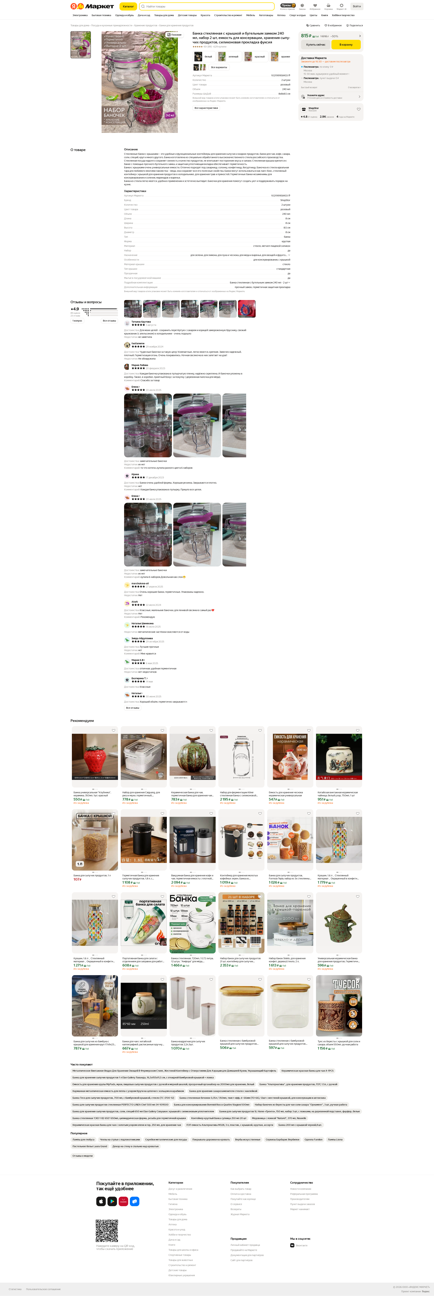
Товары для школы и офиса (183, 1250)
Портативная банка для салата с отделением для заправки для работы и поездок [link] (143, 960)
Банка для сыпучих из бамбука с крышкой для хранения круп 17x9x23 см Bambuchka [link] (94, 1043)
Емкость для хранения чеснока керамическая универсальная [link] (286, 794)
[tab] (80, 16)
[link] (174, 1070)
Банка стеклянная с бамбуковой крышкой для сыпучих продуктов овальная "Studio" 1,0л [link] (287, 1042)
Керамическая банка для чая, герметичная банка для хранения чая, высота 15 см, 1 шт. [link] (191, 794)
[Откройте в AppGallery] (123, 1205)
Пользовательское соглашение (43, 1289)
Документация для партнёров (247, 1255)
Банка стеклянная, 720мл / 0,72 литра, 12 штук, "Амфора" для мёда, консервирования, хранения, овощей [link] (192, 960)
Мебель (173, 1194)
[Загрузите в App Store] (101, 1205)
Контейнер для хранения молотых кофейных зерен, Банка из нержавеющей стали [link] (239, 877)
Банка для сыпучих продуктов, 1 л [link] (92, 875)
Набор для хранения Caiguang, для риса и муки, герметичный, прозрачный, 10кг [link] (141, 794)
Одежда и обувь (177, 1214)
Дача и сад (174, 1239)
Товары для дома (178, 1219)
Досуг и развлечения (180, 1189)
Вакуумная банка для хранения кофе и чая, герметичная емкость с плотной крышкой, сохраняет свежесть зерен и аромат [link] (192, 877)
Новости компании (300, 1189)
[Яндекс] (425, 1291)
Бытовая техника (178, 1199)
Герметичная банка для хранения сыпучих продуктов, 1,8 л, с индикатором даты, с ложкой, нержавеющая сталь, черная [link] (140, 877)
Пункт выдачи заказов (302, 1204)
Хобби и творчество (180, 1234)
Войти (357, 6)
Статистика (15, 1289)
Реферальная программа (304, 1194)
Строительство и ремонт (182, 1265)
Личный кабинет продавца (245, 1245)
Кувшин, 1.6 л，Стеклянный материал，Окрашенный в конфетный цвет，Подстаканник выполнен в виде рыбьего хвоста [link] (339, 877)
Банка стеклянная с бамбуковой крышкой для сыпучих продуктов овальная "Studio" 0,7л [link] (238, 1042)
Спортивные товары (180, 1255)
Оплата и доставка (241, 1194)
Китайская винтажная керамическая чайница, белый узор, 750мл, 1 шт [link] (338, 794)
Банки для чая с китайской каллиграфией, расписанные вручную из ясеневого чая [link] (143, 1043)
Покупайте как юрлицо (243, 1199)
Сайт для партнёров (242, 1260)
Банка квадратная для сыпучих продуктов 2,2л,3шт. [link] (188, 1043)
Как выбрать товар (241, 1189)
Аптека (172, 1224)
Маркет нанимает (300, 1209)
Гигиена (173, 1204)
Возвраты (236, 1209)
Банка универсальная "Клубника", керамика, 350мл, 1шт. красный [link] (92, 794)
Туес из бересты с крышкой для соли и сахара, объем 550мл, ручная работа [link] (339, 1043)
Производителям (299, 1199)
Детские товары (178, 1270)
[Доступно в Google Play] (112, 1205)
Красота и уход (177, 1229)
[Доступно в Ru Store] (134, 1205)
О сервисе (236, 1204)
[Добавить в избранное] (113, 730)
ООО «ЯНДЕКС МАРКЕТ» (416, 1287)
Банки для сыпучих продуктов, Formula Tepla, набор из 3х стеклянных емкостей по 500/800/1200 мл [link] (290, 877)
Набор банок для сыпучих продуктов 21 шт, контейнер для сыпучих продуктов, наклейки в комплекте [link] (240, 960)
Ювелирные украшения (182, 1275)
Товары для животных (181, 1260)
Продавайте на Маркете (244, 1250)
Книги (172, 1244)
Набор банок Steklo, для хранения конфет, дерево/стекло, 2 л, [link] (287, 960)
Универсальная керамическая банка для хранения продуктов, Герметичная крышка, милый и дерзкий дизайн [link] (339, 960)
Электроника (176, 1209)
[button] (204, 56)
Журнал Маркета (240, 1214)
